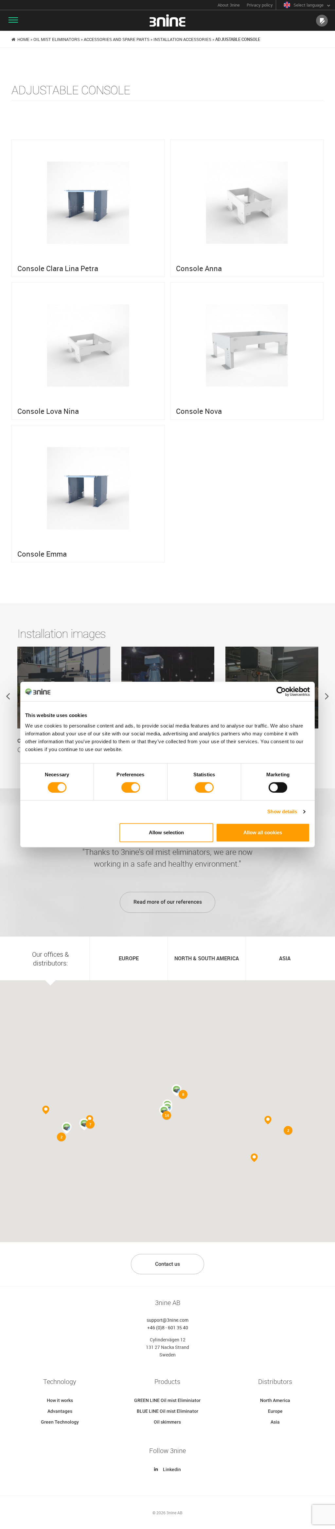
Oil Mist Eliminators (56, 39)
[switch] (130, 787)
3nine (167, 20)
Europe (275, 1411)
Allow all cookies (262, 832)
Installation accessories (182, 39)
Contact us (167, 1264)
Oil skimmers (167, 1422)
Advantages (59, 1411)
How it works (60, 1400)
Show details (282, 811)
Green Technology (60, 1422)
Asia (275, 1422)
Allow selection (166, 832)
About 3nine (229, 5)
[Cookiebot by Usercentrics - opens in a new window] (281, 691)
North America (275, 1400)
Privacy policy (260, 5)
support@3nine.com (167, 1320)
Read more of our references (167, 902)
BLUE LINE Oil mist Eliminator (167, 1411)
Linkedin (172, 1469)
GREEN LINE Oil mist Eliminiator (167, 1400)
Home (23, 39)
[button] (66, 1127)
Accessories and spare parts (117, 39)
